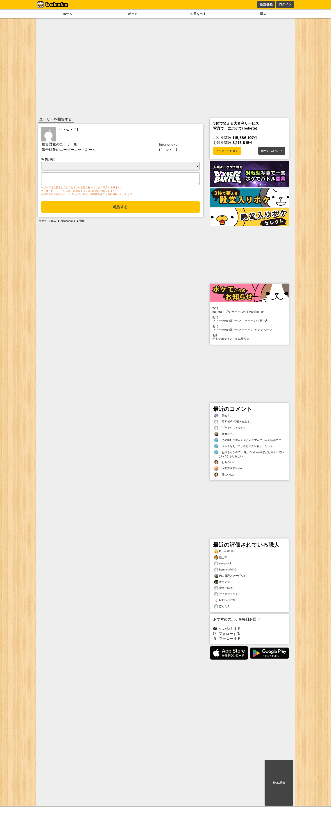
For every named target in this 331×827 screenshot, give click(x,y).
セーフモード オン (227, 150)
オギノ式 (224, 582)
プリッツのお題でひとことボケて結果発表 (240, 319)
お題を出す (198, 14)
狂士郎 (223, 557)
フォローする (228, 633)
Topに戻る (279, 782)
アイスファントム (230, 594)
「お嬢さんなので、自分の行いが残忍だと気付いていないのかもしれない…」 (251, 454)
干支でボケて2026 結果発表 (231, 337)
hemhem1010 (227, 569)
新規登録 (266, 4)
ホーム (67, 14)
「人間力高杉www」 (231, 468)
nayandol (225, 563)
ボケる (133, 14)
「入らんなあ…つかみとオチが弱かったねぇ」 (246, 446)
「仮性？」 (225, 415)
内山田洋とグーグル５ (232, 575)
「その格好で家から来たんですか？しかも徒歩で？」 (251, 440)
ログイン (285, 4)
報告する (120, 207)
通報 (82, 221)
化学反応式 (226, 588)
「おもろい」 (226, 462)
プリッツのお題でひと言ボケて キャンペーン (242, 328)
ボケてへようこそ (272, 150)
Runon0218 (226, 551)
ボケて (43, 221)
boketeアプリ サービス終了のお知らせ (238, 310)
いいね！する (229, 628)
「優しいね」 (226, 474)
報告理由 (48, 159)
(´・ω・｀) (68, 129)
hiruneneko (68, 221)
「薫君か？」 (226, 434)
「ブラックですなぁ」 (232, 427)
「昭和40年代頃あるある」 (235, 421)
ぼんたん (224, 606)
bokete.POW (227, 600)
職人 (263, 14)
